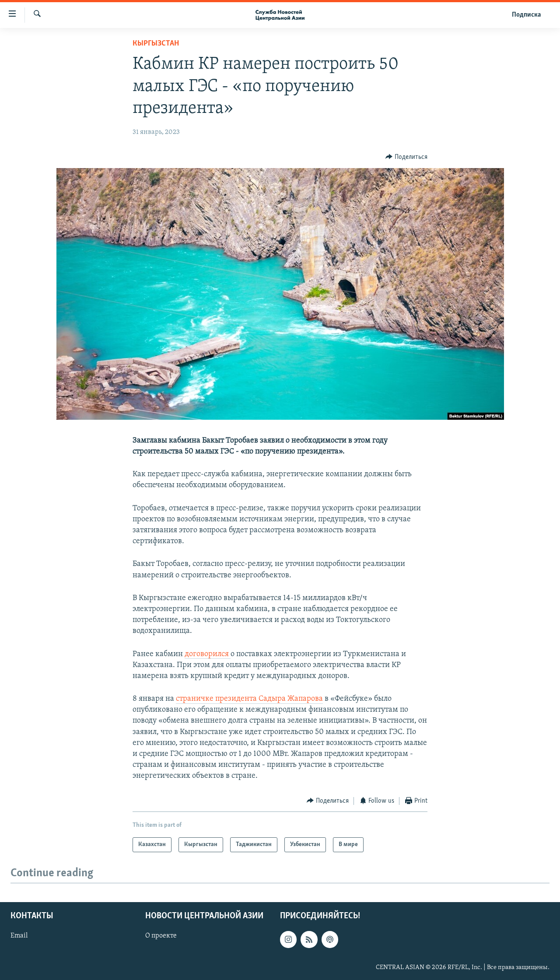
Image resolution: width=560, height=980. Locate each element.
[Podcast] (330, 939)
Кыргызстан (156, 44)
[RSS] (309, 939)
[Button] (406, 157)
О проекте (161, 935)
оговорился (208, 654)
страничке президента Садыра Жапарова (249, 699)
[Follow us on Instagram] (288, 939)
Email (19, 935)
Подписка (526, 14)
